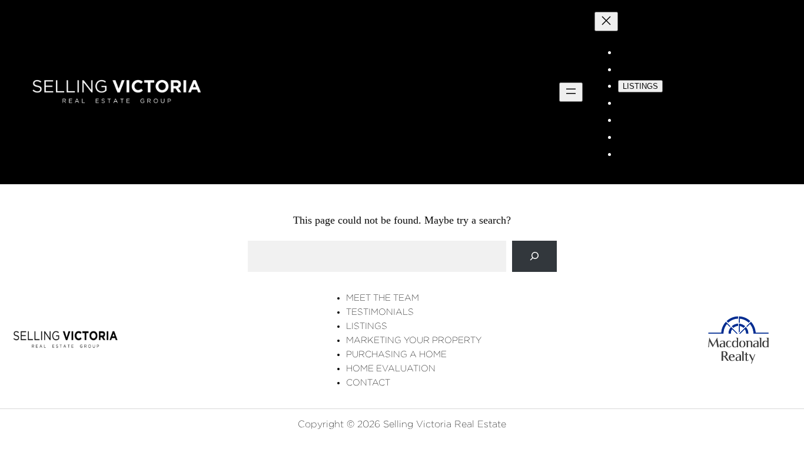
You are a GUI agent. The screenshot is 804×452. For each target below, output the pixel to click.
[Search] (534, 256)
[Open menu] (571, 92)
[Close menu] (606, 21)
